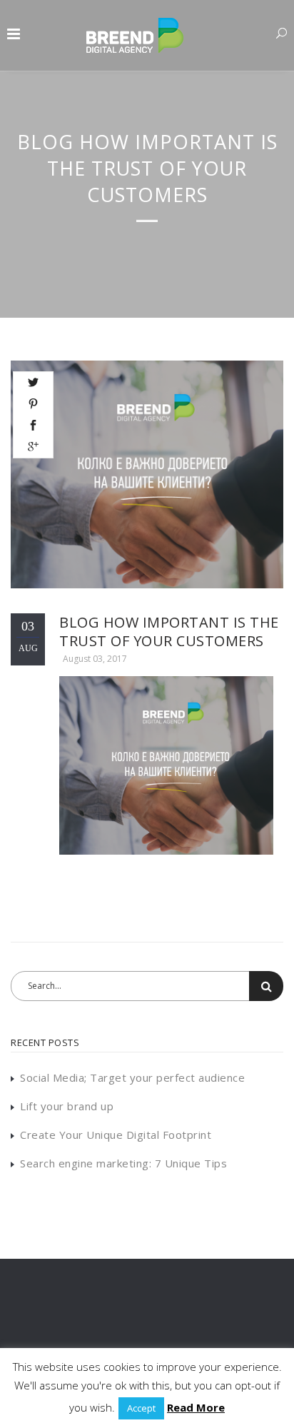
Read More (196, 1407)
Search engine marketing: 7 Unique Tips (123, 1163)
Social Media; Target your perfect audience (132, 1077)
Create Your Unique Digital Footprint (115, 1134)
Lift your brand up (66, 1106)
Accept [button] (141, 1408)
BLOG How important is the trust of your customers (169, 631)
